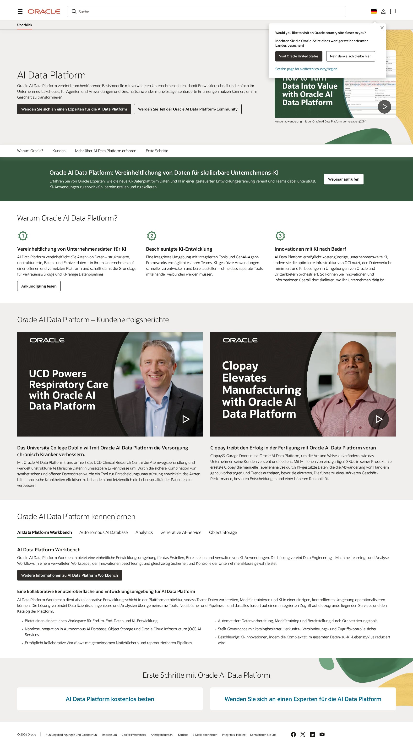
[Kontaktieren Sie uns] (393, 11)
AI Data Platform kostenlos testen (110, 699)
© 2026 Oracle (26, 734)
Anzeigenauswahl (162, 734)
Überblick (24, 24)
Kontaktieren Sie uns (263, 734)
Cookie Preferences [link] (134, 734)
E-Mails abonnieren (204, 734)
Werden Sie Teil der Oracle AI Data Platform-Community (188, 108)
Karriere (183, 734)
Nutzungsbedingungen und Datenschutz (71, 734)
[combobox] (206, 11)
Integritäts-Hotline (233, 734)
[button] (20, 11)
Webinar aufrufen (346, 179)
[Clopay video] (303, 384)
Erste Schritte (157, 150)
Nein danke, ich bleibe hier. (350, 56)
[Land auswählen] (374, 11)
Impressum (109, 734)
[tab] (44, 532)
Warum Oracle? (30, 150)
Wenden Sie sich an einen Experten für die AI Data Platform (74, 108)
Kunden (59, 150)
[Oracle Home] (44, 11)
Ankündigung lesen (39, 285)
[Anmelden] (383, 11)
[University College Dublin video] (110, 384)
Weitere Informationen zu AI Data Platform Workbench (69, 575)
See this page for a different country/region (306, 68)
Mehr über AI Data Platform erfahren (105, 150)
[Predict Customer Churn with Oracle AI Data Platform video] (335, 84)
